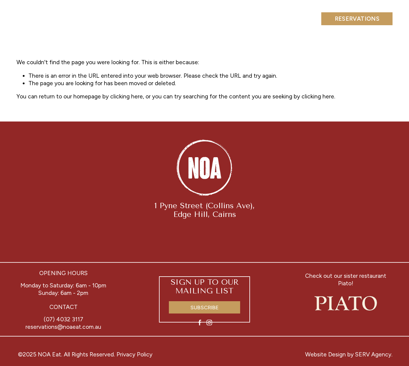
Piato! (345, 283)
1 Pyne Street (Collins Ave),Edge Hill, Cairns (204, 210)
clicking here (126, 96)
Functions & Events (116, 18)
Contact (298, 18)
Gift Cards (257, 18)
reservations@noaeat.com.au (63, 326)
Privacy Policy (134, 354)
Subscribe (204, 307)
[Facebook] (200, 323)
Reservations (357, 18)
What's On (214, 18)
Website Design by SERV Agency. (349, 354)
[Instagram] (209, 323)
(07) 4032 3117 (63, 319)
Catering (174, 18)
